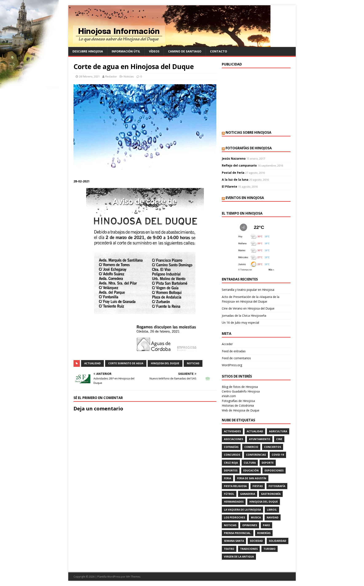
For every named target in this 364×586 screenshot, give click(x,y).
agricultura (278, 431)
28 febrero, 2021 (89, 76)
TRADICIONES (249, 549)
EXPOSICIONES (274, 470)
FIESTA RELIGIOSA (235, 486)
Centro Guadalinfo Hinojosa (241, 391)
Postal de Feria (233, 173)
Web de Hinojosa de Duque (240, 410)
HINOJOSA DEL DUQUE (165, 363)
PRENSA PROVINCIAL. (237, 533)
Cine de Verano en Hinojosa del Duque (248, 308)
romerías (263, 533)
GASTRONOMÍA (271, 494)
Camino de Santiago (184, 51)
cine (279, 439)
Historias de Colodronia (238, 405)
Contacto (218, 51)
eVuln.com (229, 396)
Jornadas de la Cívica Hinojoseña (244, 316)
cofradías (231, 447)
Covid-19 (278, 455)
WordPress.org (232, 365)
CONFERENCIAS (256, 455)
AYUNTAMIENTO (259, 439)
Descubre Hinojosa (87, 51)
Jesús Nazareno (234, 158)
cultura (250, 463)
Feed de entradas (234, 351)
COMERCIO (251, 447)
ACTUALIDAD (92, 363)
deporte (268, 463)
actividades (232, 431)
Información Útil (126, 51)
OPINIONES (249, 525)
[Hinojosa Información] (169, 45)
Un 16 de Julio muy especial (240, 322)
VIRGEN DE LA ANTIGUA (239, 556)
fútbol (229, 494)
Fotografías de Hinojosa (249, 148)
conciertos (272, 447)
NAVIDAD (272, 517)
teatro (229, 549)
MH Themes (133, 576)
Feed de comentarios (236, 358)
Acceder (227, 344)
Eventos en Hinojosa (245, 197)
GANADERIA (247, 494)
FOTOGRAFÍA (277, 486)
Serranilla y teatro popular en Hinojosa (248, 290)
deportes (230, 470)
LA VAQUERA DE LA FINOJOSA (242, 509)
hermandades (234, 501)
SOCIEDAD (256, 541)
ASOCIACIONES (233, 439)
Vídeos (154, 51)
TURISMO (270, 549)
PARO (266, 525)
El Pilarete (229, 186)
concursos (232, 455)
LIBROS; (272, 509)
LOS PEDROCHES (234, 517)
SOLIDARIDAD (277, 541)
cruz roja (231, 463)
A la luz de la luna (235, 180)
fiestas (258, 486)
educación (251, 470)
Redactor (111, 76)
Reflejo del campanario (239, 165)
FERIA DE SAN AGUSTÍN (251, 478)
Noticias (129, 76)
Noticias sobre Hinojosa (248, 132)
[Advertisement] (256, 98)
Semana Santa (234, 541)
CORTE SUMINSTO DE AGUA (125, 363)
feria (227, 478)
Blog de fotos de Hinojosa (240, 387)
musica (256, 517)
